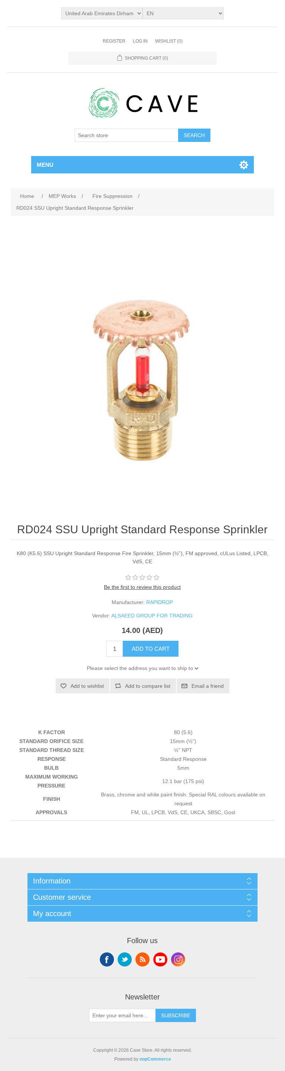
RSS (142, 959)
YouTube (160, 959)
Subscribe (175, 1015)
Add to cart (151, 649)
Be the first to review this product (142, 587)
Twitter (125, 959)
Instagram (178, 959)
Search (194, 135)
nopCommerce (155, 1059)
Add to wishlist (87, 686)
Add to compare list (147, 686)
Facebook (107, 959)
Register (114, 41)
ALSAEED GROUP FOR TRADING (152, 616)
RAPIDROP (159, 602)
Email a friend (207, 686)
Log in (140, 41)
